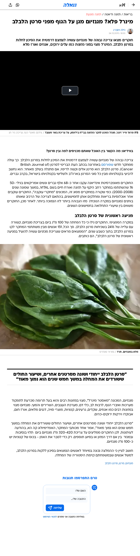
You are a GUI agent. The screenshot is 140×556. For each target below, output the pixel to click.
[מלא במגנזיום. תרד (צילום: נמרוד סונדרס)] (70, 299)
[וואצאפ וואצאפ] (17, 5)
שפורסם (107, 165)
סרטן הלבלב (111, 463)
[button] (122, 5)
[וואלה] (70, 5)
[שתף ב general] (10, 5)
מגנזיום (129, 463)
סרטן (121, 463)
